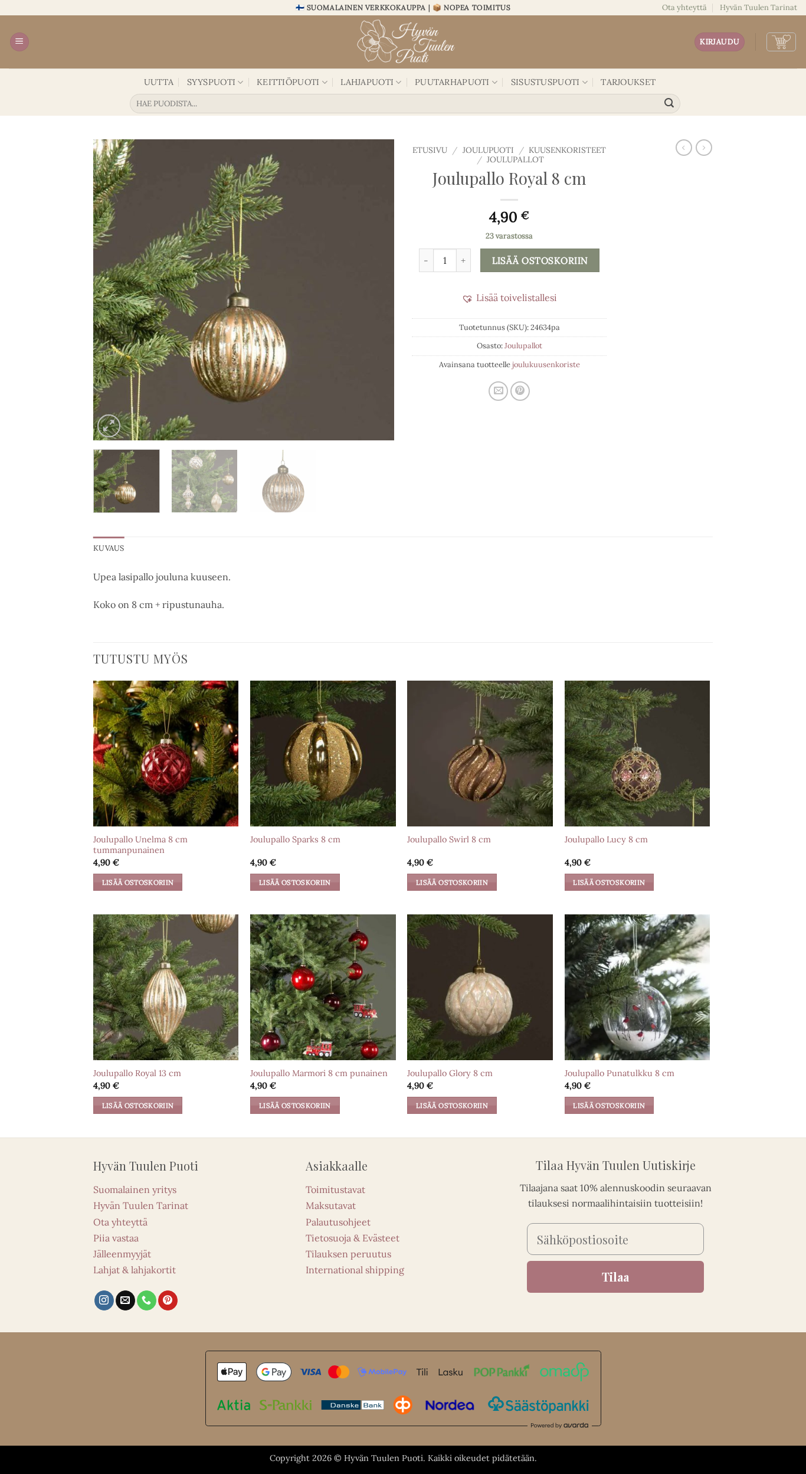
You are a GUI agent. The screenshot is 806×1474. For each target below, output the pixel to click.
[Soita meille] (146, 1300)
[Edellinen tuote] (704, 147)
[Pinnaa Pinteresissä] (520, 391)
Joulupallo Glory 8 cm (450, 1073)
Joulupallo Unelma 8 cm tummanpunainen (140, 845)
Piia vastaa (116, 1238)
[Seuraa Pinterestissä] (168, 1300)
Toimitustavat (335, 1189)
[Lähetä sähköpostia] (125, 1300)
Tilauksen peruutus (348, 1254)
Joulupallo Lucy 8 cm (606, 839)
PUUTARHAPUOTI (452, 82)
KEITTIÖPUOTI (288, 82)
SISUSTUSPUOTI (545, 82)
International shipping (355, 1270)
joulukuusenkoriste (546, 364)
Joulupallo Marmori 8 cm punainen (319, 1073)
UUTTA (158, 82)
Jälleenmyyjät (122, 1254)
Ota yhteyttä (684, 7)
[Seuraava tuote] (684, 147)
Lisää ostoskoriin (540, 260)
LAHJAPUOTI (367, 82)
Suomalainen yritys (134, 1189)
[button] (19, 42)
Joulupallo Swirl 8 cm (449, 839)
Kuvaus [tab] (108, 548)
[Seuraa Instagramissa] (104, 1300)
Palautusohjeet (338, 1222)
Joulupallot (515, 159)
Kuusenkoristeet (567, 150)
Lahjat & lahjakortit (134, 1270)
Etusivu (429, 150)
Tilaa (615, 1277)
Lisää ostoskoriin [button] (138, 882)
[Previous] (113, 290)
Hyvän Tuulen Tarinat (758, 7)
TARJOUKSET (628, 82)
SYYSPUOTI (211, 82)
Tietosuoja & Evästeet (352, 1238)
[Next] (373, 290)
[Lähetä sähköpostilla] (498, 391)
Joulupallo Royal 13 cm (137, 1073)
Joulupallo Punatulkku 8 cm (619, 1073)
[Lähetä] (670, 104)
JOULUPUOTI (488, 150)
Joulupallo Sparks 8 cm (295, 839)
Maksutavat (331, 1205)
